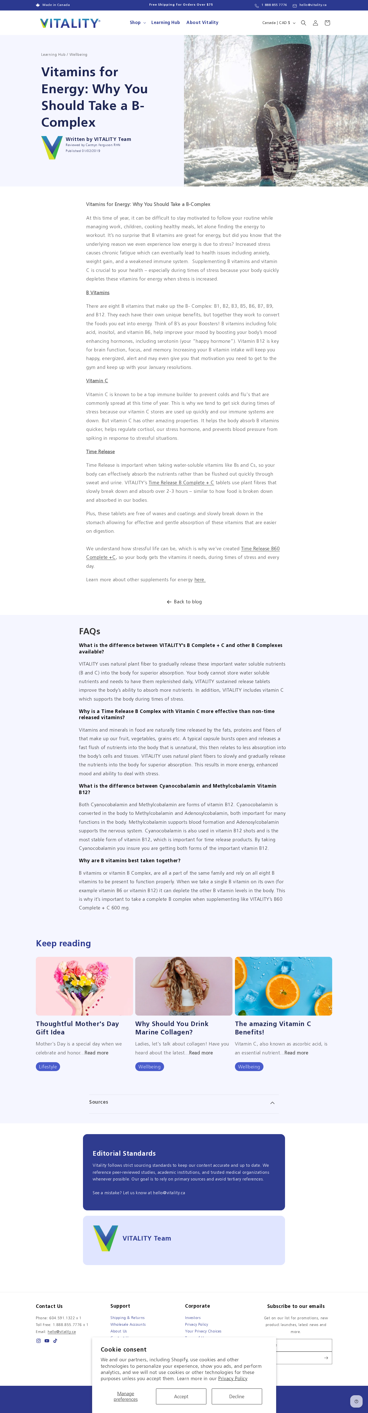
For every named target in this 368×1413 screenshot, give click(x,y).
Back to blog (188, 601)
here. (200, 579)
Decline (236, 1396)
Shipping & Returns (127, 1317)
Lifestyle (48, 1066)
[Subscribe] (326, 1358)
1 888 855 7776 (274, 5)
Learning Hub (54, 54)
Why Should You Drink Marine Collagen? (172, 1028)
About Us (118, 1331)
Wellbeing (149, 1066)
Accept (181, 1396)
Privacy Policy (232, 1378)
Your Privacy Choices (203, 1331)
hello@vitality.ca (313, 5)
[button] (137, 23)
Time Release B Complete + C (181, 482)
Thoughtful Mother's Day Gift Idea (77, 1028)
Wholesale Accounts (128, 1324)
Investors (192, 1317)
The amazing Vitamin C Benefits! (273, 1028)
